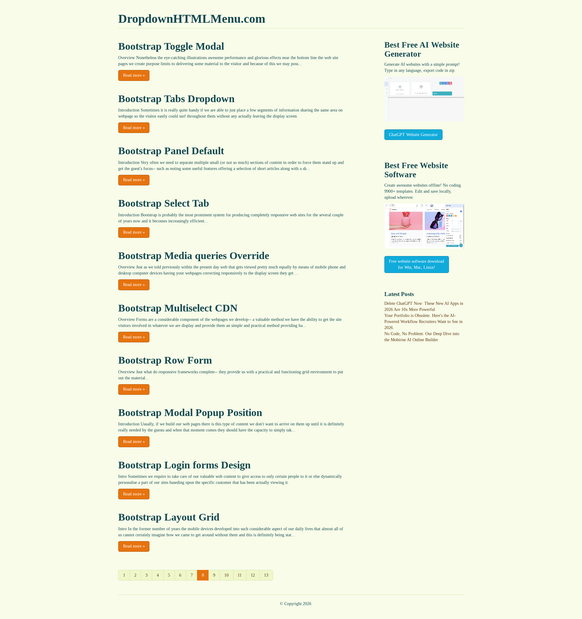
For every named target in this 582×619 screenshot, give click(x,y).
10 (226, 575)
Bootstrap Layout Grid (168, 517)
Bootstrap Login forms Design (184, 465)
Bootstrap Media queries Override (193, 255)
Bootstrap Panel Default (171, 150)
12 (253, 575)
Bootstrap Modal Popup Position (190, 412)
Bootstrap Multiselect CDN (178, 308)
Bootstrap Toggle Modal (171, 46)
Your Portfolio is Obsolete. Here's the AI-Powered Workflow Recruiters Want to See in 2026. (423, 321)
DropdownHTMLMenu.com (191, 18)
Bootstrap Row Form (165, 360)
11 (240, 575)
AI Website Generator (421, 49)
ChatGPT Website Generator (413, 134)
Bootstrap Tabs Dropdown (176, 98)
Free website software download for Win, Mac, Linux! (416, 264)
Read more (134, 75)
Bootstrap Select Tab (163, 203)
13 (266, 575)
